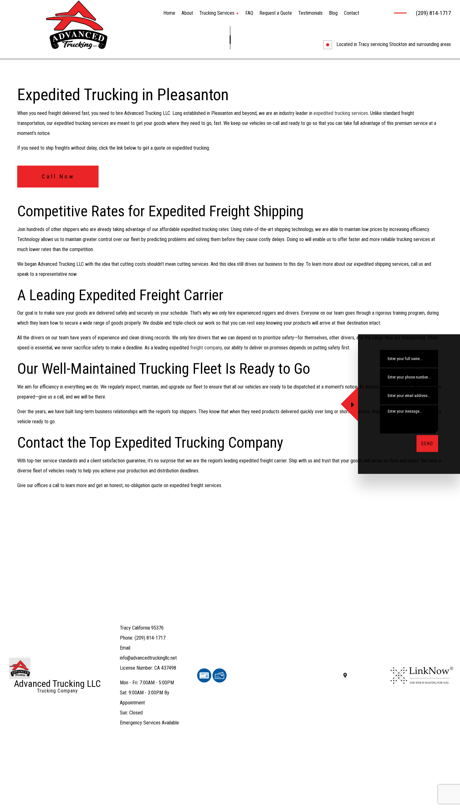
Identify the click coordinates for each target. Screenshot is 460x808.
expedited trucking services (341, 113)
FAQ (249, 13)
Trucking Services (216, 13)
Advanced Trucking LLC (57, 683)
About (187, 13)
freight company (206, 348)
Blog (333, 13)
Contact (351, 13)
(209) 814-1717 (433, 13)
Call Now (58, 176)
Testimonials (310, 13)
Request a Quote (275, 13)
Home (169, 13)
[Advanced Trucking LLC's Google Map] (345, 675)
